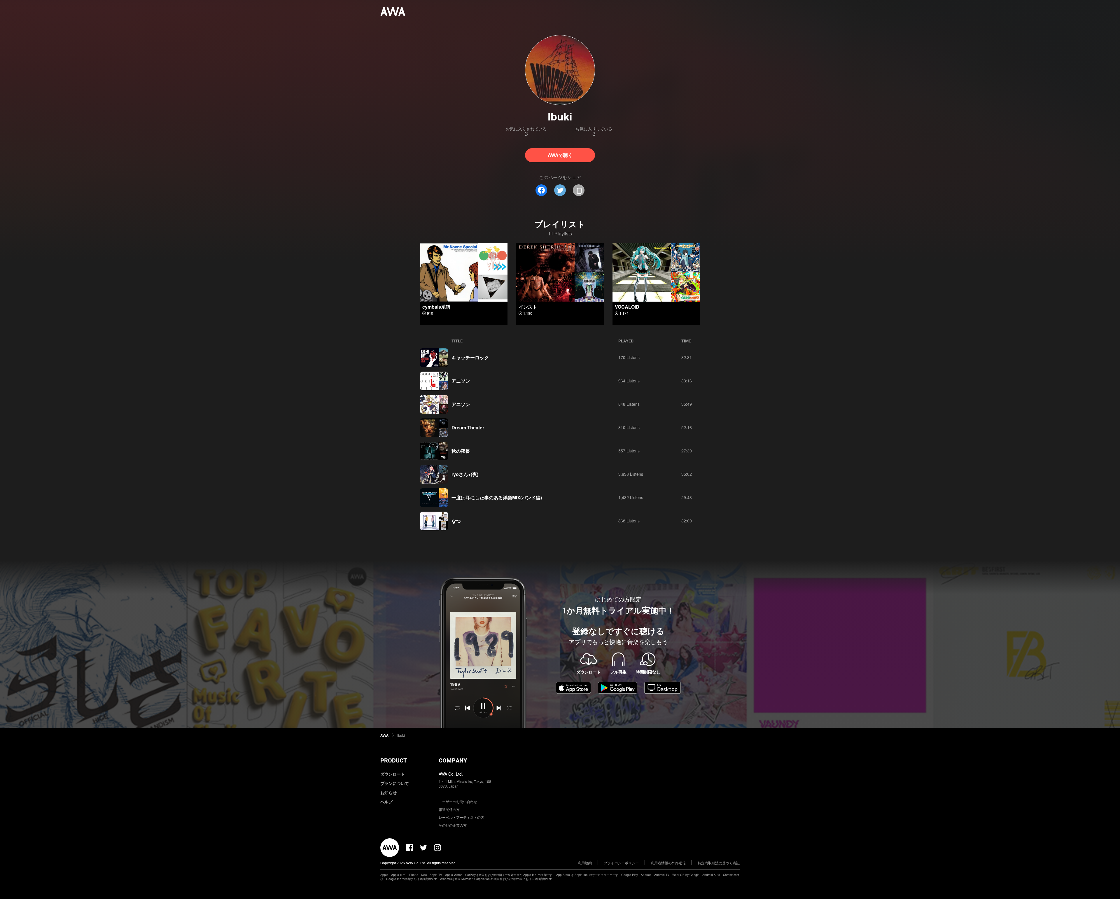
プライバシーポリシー (621, 862)
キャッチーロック (470, 357)
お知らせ (388, 792)
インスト (528, 306)
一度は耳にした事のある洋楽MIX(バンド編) (497, 497)
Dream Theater (468, 427)
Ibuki (401, 735)
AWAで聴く (560, 155)
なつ (456, 520)
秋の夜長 (461, 450)
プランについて (394, 783)
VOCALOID (627, 306)
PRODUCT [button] (393, 760)
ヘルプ (386, 801)
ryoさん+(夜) (465, 474)
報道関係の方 (449, 809)
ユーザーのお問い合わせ (458, 801)
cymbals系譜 (436, 306)
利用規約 (585, 862)
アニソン (461, 380)
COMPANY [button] (453, 760)
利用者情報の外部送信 (668, 862)
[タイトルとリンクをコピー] (578, 190)
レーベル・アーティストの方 (461, 817)
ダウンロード (392, 774)
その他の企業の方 (453, 825)
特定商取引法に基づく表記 (719, 862)
